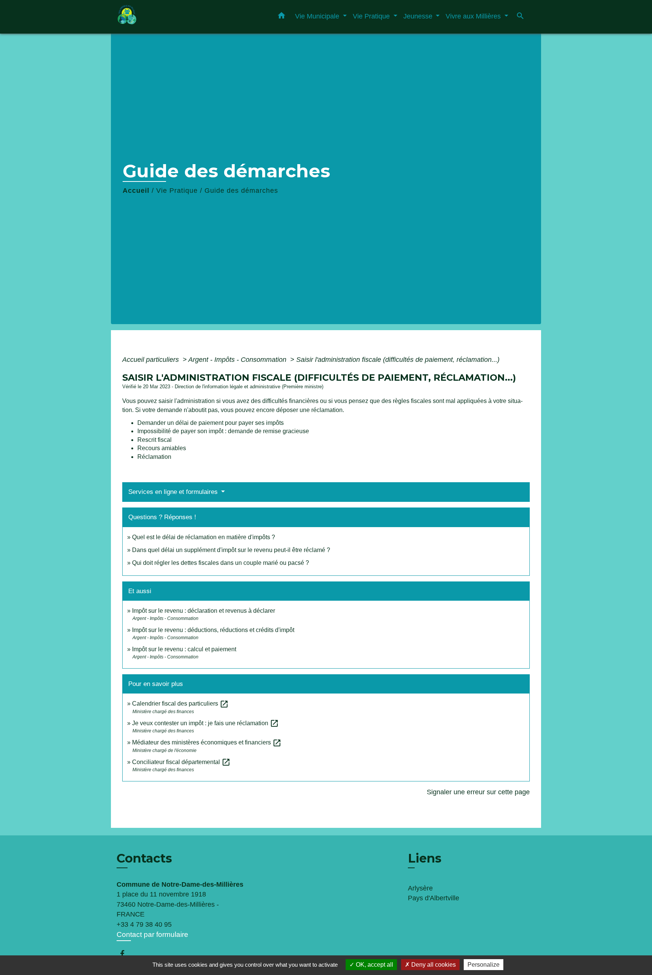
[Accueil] (164, 17)
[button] (281, 17)
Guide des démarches (241, 190)
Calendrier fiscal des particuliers (180, 703)
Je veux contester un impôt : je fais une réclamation (205, 723)
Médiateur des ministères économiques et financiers (206, 742)
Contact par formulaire (152, 934)
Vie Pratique (177, 190)
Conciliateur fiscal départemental (181, 762)
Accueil (136, 190)
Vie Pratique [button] (372, 16)
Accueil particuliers (151, 359)
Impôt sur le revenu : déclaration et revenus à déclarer (203, 610)
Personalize (483, 964)
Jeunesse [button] (418, 16)
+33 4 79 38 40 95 (144, 924)
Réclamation (154, 457)
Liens (424, 858)
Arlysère (420, 888)
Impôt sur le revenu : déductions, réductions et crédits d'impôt (213, 630)
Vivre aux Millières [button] (474, 16)
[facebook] (126, 954)
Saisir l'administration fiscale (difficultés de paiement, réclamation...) (398, 359)
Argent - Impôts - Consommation (238, 359)
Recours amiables (161, 448)
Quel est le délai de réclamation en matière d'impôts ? (203, 537)
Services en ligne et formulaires (174, 491)
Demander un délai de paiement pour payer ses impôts (211, 423)
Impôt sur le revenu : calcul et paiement (184, 649)
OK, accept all (373, 964)
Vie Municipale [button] (318, 16)
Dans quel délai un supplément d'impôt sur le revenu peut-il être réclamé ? (231, 550)
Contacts (144, 858)
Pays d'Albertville (433, 898)
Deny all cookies (433, 964)
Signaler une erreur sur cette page (478, 792)
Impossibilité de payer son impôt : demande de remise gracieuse (223, 431)
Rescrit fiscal (154, 440)
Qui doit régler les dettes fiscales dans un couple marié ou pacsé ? (220, 563)
